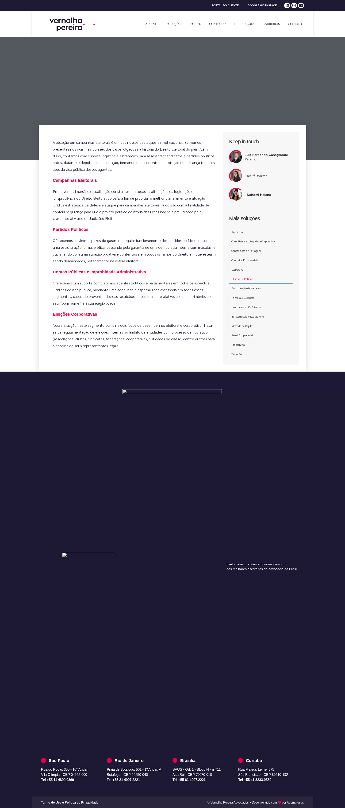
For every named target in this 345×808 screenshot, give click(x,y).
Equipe (195, 24)
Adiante (151, 24)
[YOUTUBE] (301, 5)
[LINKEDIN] (287, 5)
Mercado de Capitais (242, 326)
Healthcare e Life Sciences (246, 307)
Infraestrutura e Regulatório (247, 316)
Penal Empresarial (242, 335)
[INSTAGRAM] (294, 5)
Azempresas (295, 802)
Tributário (237, 354)
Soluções (174, 24)
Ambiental (237, 232)
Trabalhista (238, 344)
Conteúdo (217, 24)
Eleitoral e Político (242, 279)
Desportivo (237, 269)
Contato (295, 24)
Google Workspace (262, 5)
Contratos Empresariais (244, 260)
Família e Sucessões (242, 297)
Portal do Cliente (225, 5)
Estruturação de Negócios (246, 288)
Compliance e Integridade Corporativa (253, 241)
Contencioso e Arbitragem (246, 250)
